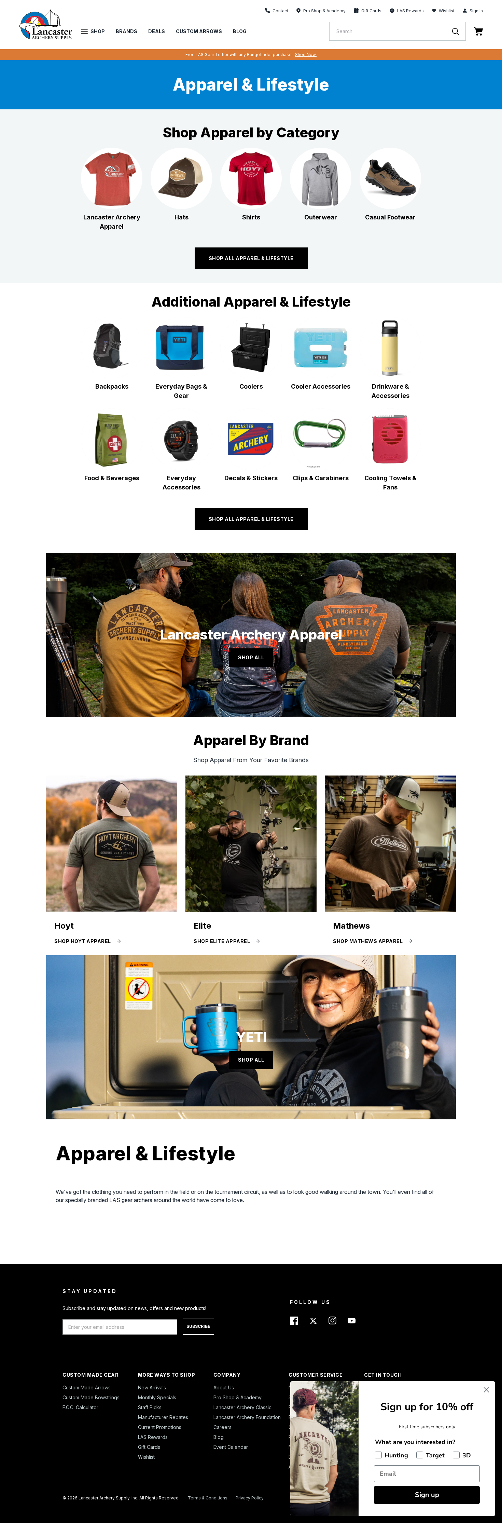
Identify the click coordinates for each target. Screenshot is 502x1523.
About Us (223, 1387)
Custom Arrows (199, 31)
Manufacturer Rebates (163, 1417)
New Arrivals (152, 1387)
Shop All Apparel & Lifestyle (251, 519)
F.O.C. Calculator (80, 1407)
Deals (156, 31)
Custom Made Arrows (86, 1387)
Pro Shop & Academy (237, 1397)
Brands (126, 31)
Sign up (427, 1494)
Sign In (476, 10)
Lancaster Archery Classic (242, 1407)
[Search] (459, 31)
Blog (240, 31)
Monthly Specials (157, 1397)
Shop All (251, 657)
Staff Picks (150, 1407)
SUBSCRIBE (198, 1326)
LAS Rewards (153, 1437)
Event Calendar (230, 1447)
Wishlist (447, 10)
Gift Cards (149, 1447)
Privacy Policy (250, 1497)
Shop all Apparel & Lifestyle (251, 258)
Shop (97, 31)
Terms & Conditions (207, 1497)
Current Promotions (159, 1427)
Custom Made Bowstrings (91, 1397)
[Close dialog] (486, 1390)
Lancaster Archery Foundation (247, 1417)
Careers (222, 1427)
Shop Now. (306, 54)
